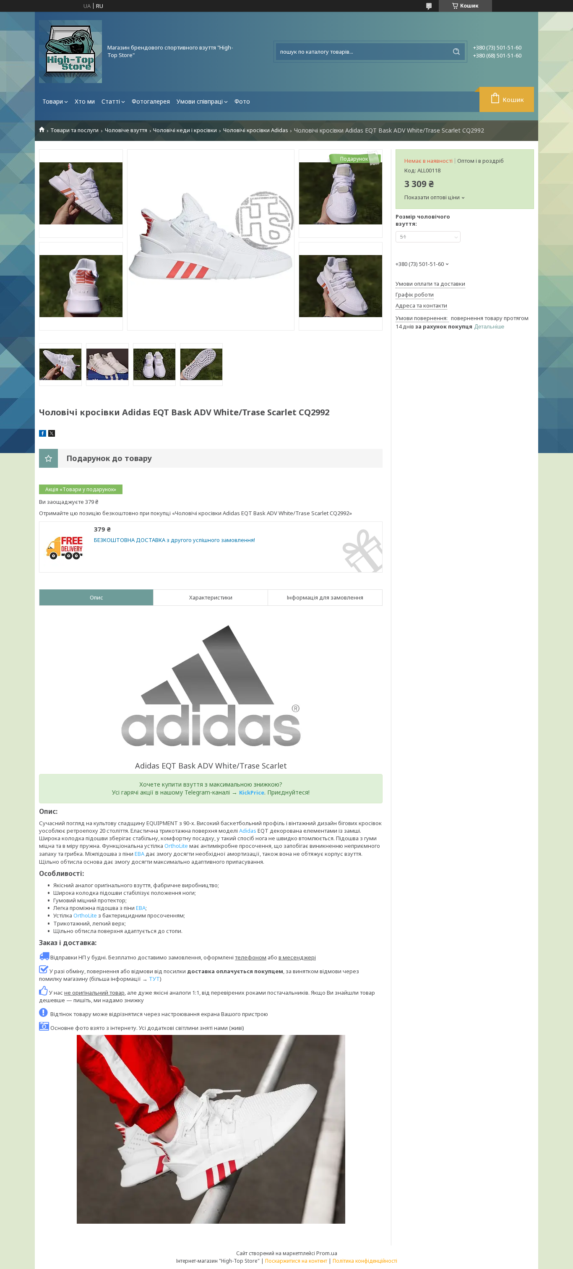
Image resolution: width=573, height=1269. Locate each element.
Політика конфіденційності (365, 1260)
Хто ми (85, 101)
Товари (52, 101)
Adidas (247, 830)
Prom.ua (326, 1253)
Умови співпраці (200, 101)
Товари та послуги (74, 130)
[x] (51, 434)
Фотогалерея (151, 101)
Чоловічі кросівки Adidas (255, 130)
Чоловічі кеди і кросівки (185, 130)
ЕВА (139, 853)
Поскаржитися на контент (296, 1260)
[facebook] (42, 434)
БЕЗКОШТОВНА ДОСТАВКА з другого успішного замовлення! (174, 540)
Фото (242, 101)
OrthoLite (176, 845)
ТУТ (154, 978)
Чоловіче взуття (126, 130)
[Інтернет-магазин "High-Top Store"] (70, 51)
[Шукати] (456, 51)
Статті (111, 101)
